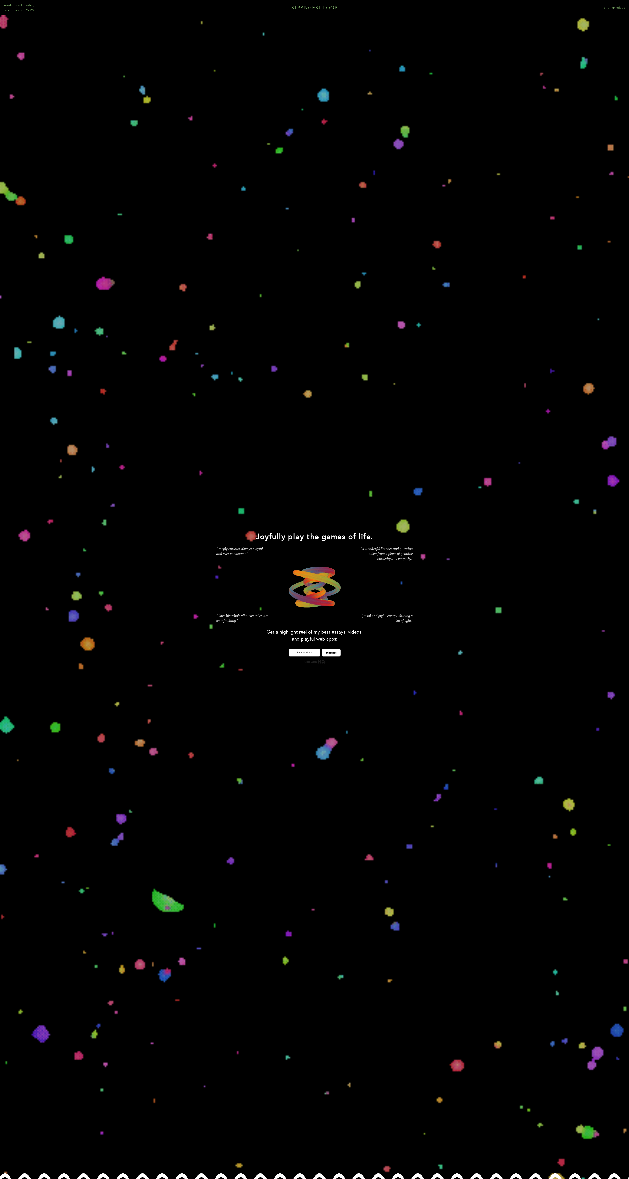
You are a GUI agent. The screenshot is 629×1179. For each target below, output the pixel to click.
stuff (18, 5)
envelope (618, 7)
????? (30, 10)
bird (607, 7)
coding (30, 5)
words (8, 5)
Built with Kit (314, 662)
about (19, 10)
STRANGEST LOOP (314, 8)
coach (8, 10)
